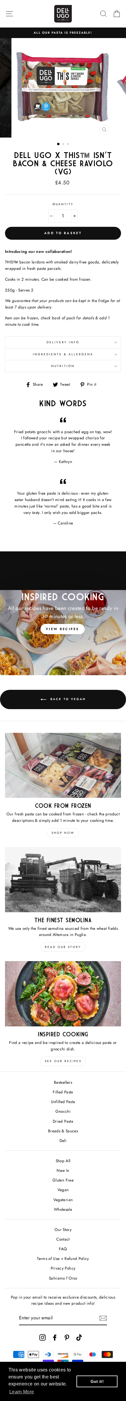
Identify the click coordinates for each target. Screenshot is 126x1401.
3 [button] (68, 144)
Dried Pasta (63, 1121)
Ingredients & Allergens (63, 354)
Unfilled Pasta (63, 1102)
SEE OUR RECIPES (63, 1061)
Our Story (63, 1229)
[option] (63, 32)
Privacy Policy (63, 1268)
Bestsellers (63, 1082)
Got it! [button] (97, 1381)
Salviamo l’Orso (63, 1278)
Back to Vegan (67, 699)
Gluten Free (63, 1180)
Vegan (63, 1190)
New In (63, 1170)
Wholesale (63, 1209)
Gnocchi (63, 1111)
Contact (62, 1239)
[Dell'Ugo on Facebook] (55, 1337)
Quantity (63, 204)
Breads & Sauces (63, 1131)
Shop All (63, 1161)
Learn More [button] (21, 1391)
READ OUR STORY (63, 947)
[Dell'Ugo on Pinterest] (67, 1337)
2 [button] (63, 144)
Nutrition (63, 366)
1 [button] (58, 144)
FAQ (63, 1249)
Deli (63, 1140)
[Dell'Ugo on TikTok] (79, 1337)
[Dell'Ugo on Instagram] (42, 1337)
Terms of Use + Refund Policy (63, 1258)
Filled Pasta (63, 1092)
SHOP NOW (63, 833)
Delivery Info (63, 342)
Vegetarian (63, 1200)
